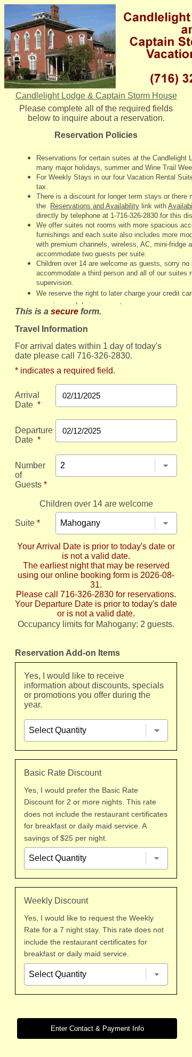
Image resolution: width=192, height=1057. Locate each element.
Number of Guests (31, 475)
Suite (27, 522)
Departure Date (34, 435)
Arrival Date (28, 400)
